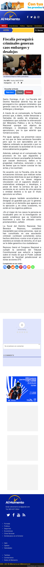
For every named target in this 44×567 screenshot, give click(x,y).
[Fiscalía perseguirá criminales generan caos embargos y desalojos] (22, 65)
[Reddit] (13, 267)
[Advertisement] (22, 291)
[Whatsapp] (33, 267)
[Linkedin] (17, 267)
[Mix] (29, 267)
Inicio (4, 26)
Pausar (19, 92)
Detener (29, 92)
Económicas (38, 26)
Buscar (40, 30)
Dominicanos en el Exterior (13, 536)
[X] (9, 267)
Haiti (5, 543)
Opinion (6, 546)
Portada (7, 524)
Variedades (8, 548)
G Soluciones (40, 566)
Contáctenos (9, 558)
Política (22, 26)
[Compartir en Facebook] (17, 83)
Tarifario (7, 555)
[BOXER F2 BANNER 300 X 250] (22, 389)
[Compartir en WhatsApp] (13, 83)
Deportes (29, 26)
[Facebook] (5, 267)
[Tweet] (20, 83)
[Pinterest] (21, 267)
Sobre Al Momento (11, 560)
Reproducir (10, 92)
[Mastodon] (25, 267)
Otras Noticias (13, 26)
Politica (7, 526)
